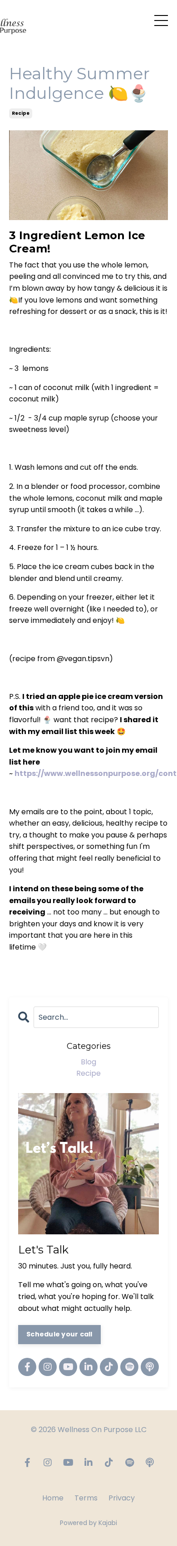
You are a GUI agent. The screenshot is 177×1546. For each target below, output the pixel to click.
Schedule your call (59, 1334)
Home (53, 1498)
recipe (21, 113)
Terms (86, 1498)
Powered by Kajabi (88, 1522)
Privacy (121, 1498)
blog (88, 1062)
